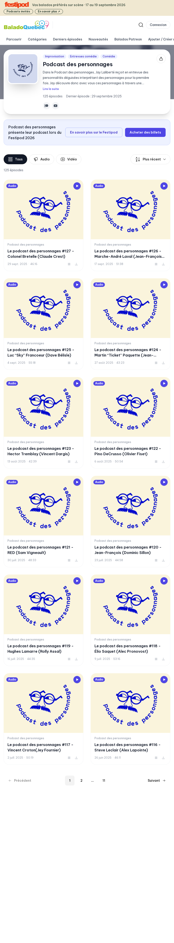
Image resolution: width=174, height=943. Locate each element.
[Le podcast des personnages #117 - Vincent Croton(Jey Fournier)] (43, 719)
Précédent (22, 781)
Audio (45, 159)
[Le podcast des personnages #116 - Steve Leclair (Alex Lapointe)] (130, 719)
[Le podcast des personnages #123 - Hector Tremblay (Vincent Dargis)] (43, 423)
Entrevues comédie (83, 56)
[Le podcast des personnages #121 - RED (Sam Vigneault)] (43, 521)
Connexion (158, 25)
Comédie (109, 56)
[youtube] (55, 105)
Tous (19, 159)
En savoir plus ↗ (49, 11)
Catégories (37, 39)
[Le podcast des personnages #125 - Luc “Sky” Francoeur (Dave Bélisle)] (43, 324)
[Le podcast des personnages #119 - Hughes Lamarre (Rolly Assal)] (43, 620)
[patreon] (46, 105)
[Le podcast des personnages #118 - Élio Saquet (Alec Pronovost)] (130, 620)
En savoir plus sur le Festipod (94, 132)
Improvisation (54, 56)
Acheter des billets (145, 132)
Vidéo (72, 159)
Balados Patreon (128, 39)
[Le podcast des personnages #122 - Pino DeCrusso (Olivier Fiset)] (130, 423)
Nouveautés (98, 39)
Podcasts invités (18, 11)
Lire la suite (51, 89)
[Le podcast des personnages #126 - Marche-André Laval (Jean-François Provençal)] (130, 225)
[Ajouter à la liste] (69, 264)
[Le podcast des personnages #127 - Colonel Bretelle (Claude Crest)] (43, 225)
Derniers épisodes (67, 39)
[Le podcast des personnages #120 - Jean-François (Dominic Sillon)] (130, 521)
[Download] (76, 264)
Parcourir (14, 39)
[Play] (77, 186)
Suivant (154, 781)
